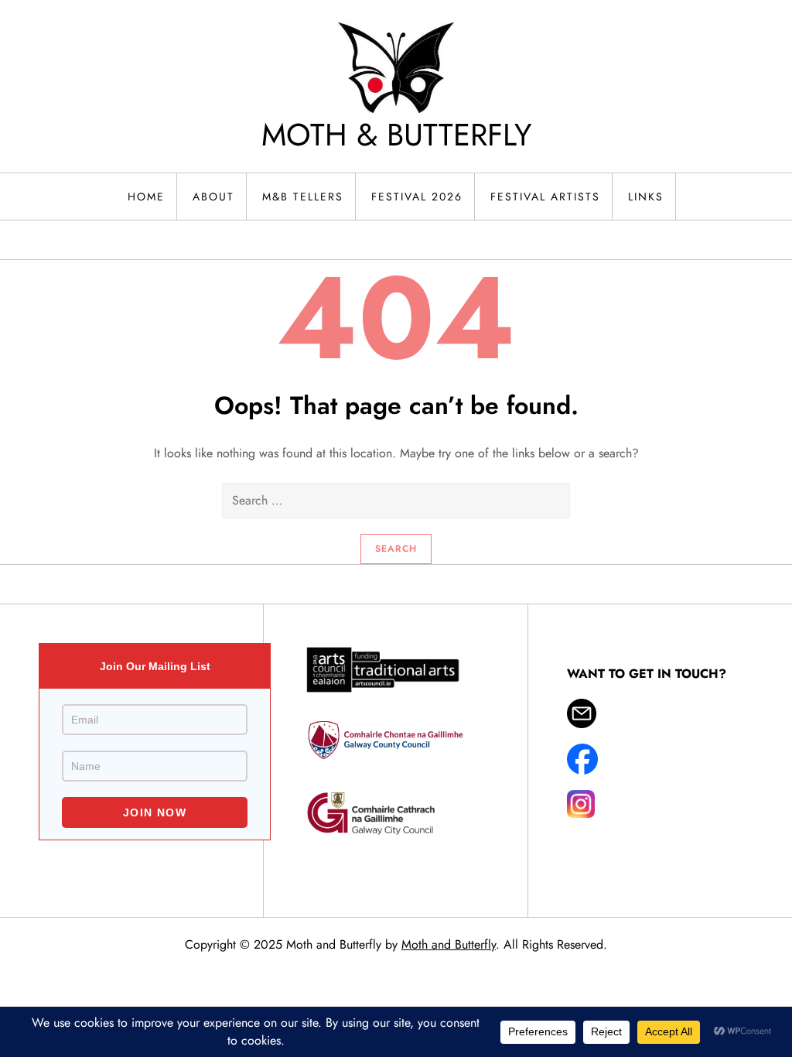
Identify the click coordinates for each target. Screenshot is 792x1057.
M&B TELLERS (302, 196)
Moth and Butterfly (448, 944)
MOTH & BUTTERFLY (396, 134)
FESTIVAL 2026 (417, 196)
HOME (146, 196)
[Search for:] (396, 500)
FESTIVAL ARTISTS (545, 196)
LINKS (646, 196)
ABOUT (213, 196)
